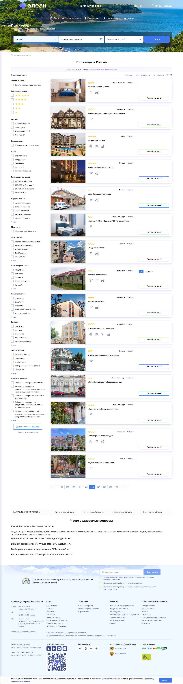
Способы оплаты (117, 617)
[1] (14, 113)
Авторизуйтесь (72, 69)
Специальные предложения (154, 617)
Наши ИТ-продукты (54, 623)
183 (73, 487)
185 (86, 487)
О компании (51, 606)
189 (110, 487)
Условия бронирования (88, 608)
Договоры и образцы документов (124, 614)
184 (80, 487)
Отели (16, 55)
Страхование (83, 611)
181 (61, 487)
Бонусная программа (119, 608)
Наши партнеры (53, 617)
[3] (17, 104)
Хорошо (165, 680)
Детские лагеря (114, 18)
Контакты (146, 623)
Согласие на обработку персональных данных (66, 632)
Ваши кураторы (116, 611)
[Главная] (12, 55)
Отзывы (49, 608)
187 (98, 487)
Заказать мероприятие (151, 620)
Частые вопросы (85, 606)
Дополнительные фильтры (28, 427)
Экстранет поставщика (56, 626)
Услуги (145, 611)
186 (92, 487)
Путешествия (93, 18)
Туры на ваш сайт (117, 620)
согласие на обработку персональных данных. (124, 583)
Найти (157, 39)
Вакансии (50, 614)
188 (104, 487)
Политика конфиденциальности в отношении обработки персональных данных (81, 635)
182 (67, 487)
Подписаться (152, 572)
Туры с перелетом (73, 18)
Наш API (113, 623)
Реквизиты (51, 611)
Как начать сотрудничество (122, 606)
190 (116, 487)
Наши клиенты (148, 608)
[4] (19, 100)
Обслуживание (148, 606)
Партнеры (146, 614)
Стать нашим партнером (56, 620)
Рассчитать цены (154, 98)
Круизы (130, 18)
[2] (16, 108)
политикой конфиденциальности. (106, 679)
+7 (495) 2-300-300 (90, 6)
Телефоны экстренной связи (23, 632)
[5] (20, 95)
